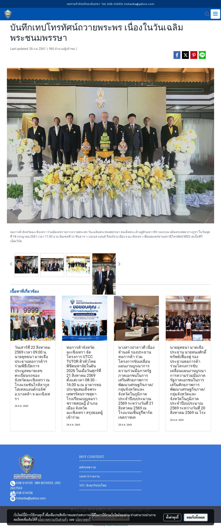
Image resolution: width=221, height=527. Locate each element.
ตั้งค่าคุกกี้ (172, 517)
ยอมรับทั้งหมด (196, 517)
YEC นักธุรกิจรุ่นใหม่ (92, 485)
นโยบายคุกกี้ (83, 519)
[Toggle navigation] (215, 14)
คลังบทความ (87, 467)
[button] (205, 14)
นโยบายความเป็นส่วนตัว (53, 519)
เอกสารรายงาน (89, 476)
